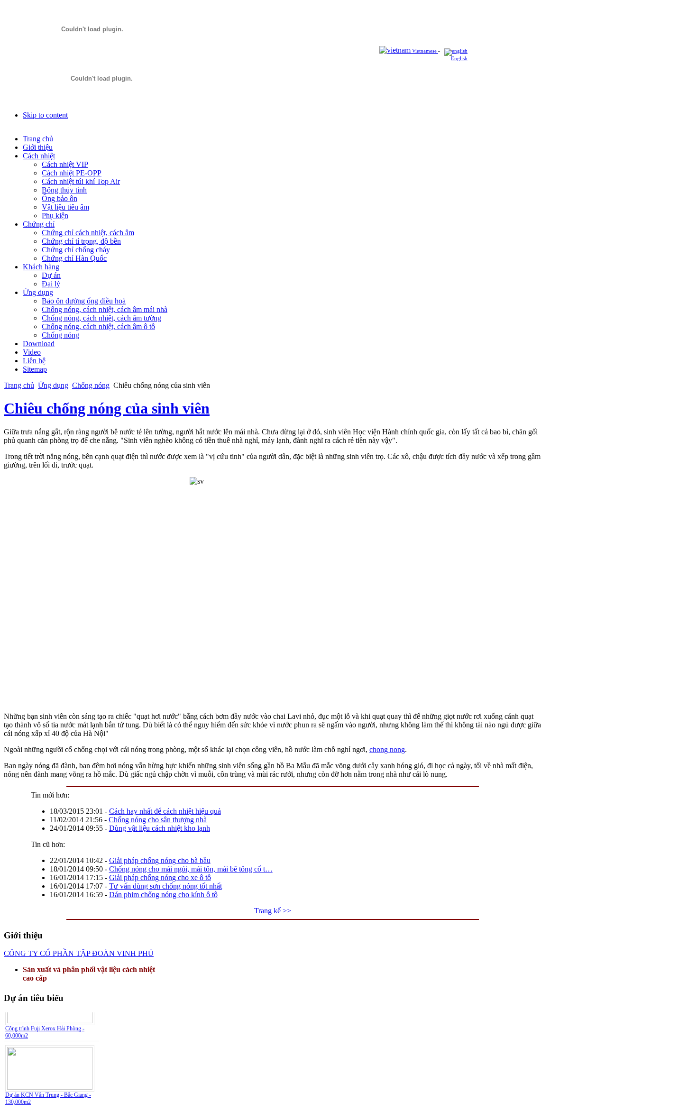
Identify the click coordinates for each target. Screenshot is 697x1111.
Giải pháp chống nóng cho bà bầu (160, 860)
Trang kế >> (272, 911)
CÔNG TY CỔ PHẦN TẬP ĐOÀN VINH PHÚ (79, 953)
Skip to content (45, 115)
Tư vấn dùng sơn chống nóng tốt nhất (165, 886)
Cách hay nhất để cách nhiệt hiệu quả (165, 811)
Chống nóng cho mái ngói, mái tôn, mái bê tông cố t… (191, 869)
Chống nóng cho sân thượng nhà (158, 820)
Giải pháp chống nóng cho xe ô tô (160, 877)
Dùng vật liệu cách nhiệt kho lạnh (159, 828)
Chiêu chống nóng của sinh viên (107, 408)
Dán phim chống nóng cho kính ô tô (163, 895)
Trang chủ (19, 385)
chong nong (387, 749)
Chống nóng (91, 385)
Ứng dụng (53, 385)
